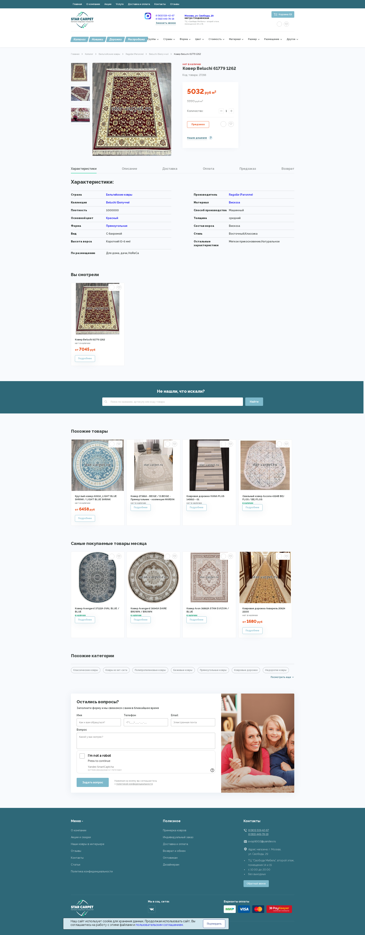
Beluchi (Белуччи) (158, 54)
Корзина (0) (285, 14)
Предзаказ (198, 124)
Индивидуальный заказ (178, 837)
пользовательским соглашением (159, 925)
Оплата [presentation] (208, 168)
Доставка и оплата (139, 4)
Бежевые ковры (182, 670)
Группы (152, 39)
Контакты (160, 4)
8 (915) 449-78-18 (165, 19)
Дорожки (115, 39)
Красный (112, 218)
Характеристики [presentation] (84, 168)
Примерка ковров (174, 830)
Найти (254, 401)
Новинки (97, 39)
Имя (79, 715)
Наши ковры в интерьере (87, 844)
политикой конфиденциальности (134, 784)
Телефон (130, 715)
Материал (235, 39)
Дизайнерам (171, 864)
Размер (252, 39)
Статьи (75, 864)
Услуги (120, 4)
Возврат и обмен (174, 850)
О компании (93, 4)
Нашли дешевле (197, 138)
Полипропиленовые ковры (150, 670)
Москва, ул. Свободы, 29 (199, 15)
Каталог (80, 39)
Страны (167, 39)
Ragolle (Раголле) (135, 54)
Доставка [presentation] (169, 168)
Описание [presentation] (129, 168)
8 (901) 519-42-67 (165, 15)
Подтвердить (214, 923)
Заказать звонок (166, 23)
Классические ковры (85, 670)
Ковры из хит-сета (116, 670)
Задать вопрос (92, 782)
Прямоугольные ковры (213, 670)
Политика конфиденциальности (92, 871)
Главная (77, 4)
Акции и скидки (81, 837)
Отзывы (174, 4)
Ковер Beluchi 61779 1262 (90, 339)
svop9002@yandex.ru (262, 841)
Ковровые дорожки (246, 670)
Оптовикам (170, 857)
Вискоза (234, 202)
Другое (291, 39)
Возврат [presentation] (288, 168)
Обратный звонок (256, 883)
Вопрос (82, 729)
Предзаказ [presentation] (248, 168)
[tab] (84, 169)
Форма (184, 39)
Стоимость (215, 39)
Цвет (198, 39)
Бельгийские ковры (109, 54)
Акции (107, 4)
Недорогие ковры (275, 670)
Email (174, 715)
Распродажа (136, 39)
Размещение (271, 39)
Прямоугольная (116, 225)
